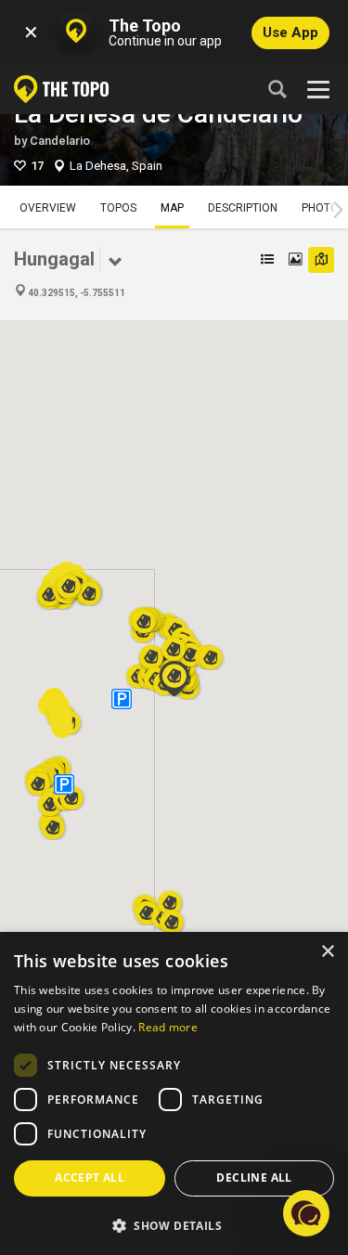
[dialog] (174, 1093)
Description (242, 207)
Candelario (60, 141)
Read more (168, 1027)
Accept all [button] (89, 1177)
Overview (47, 207)
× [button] (327, 952)
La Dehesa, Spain (116, 166)
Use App (290, 32)
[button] (172, 916)
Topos (118, 207)
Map (172, 207)
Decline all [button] (253, 1177)
